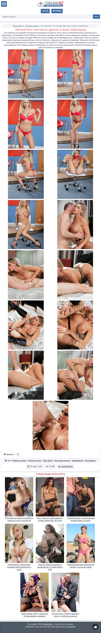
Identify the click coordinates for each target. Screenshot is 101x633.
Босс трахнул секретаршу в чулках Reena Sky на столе (50, 519)
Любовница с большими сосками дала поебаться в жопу (19, 567)
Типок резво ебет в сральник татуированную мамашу (34, 615)
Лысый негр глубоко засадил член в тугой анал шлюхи (65, 615)
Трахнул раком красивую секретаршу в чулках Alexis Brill (50, 567)
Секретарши (77, 460)
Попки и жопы (34, 460)
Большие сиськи (62, 460)
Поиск (96, 17)
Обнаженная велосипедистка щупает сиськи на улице (80, 566)
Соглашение (70, 627)
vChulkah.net (47, 624)
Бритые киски (19, 460)
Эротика (57, 11)
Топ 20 (45, 11)
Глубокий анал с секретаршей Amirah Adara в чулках (80, 519)
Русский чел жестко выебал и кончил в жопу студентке (19, 519)
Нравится (12, 454)
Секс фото (48, 460)
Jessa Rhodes (66, 466)
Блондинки (90, 460)
